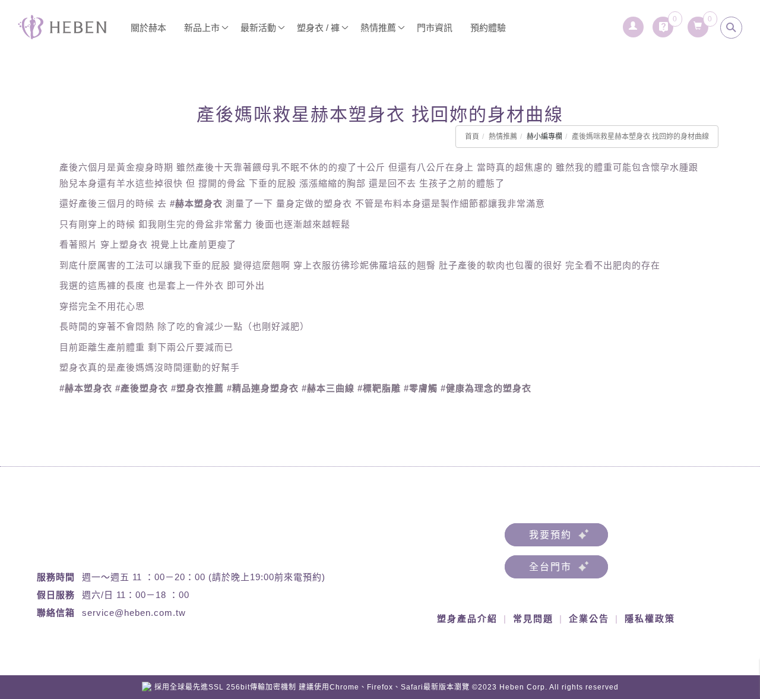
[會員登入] (633, 24)
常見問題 (533, 618)
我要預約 (550, 535)
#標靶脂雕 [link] (379, 388)
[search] (731, 27)
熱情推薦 (503, 136)
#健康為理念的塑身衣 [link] (486, 388)
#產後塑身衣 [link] (141, 388)
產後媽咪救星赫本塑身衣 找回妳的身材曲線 (640, 136)
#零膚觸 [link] (421, 388)
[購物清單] (698, 24)
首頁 (472, 136)
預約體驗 (488, 28)
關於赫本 (148, 28)
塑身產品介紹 (467, 618)
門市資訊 (434, 28)
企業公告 (589, 618)
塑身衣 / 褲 (318, 28)
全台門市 (550, 567)
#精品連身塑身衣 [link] (263, 388)
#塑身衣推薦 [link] (197, 388)
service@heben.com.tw (134, 613)
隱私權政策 (650, 618)
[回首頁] (62, 27)
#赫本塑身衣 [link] (196, 203)
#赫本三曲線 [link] (328, 388)
